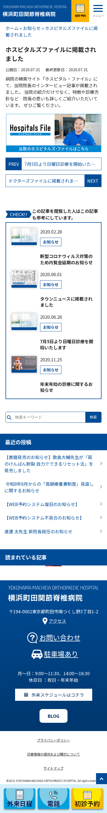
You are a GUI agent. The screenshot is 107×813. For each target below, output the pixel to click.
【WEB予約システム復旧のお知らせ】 (42, 504)
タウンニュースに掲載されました (66, 302)
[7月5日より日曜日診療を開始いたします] (24, 322)
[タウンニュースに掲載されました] (24, 279)
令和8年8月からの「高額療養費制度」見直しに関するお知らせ (49, 487)
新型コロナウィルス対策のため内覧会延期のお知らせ (66, 259)
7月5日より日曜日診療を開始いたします (66, 344)
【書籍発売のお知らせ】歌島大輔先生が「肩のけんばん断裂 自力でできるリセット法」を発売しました (48, 464)
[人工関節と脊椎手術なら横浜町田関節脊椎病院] (35, 11)
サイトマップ (53, 768)
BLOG (53, 716)
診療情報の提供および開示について (53, 754)
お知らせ (32, 28)
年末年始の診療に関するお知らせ (66, 387)
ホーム (12, 28)
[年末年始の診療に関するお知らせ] (24, 364)
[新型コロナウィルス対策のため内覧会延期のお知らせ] (24, 236)
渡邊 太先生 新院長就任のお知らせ (38, 531)
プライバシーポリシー (53, 740)
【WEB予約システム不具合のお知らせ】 (44, 517)
